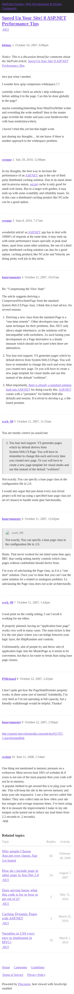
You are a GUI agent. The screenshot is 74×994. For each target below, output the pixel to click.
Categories (20, 967)
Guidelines (37, 967)
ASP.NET (31, 175)
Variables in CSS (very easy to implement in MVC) (18, 937)
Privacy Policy (36, 974)
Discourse (24, 984)
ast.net (34, 184)
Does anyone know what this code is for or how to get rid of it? (20, 894)
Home (6, 967)
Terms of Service (12, 974)
